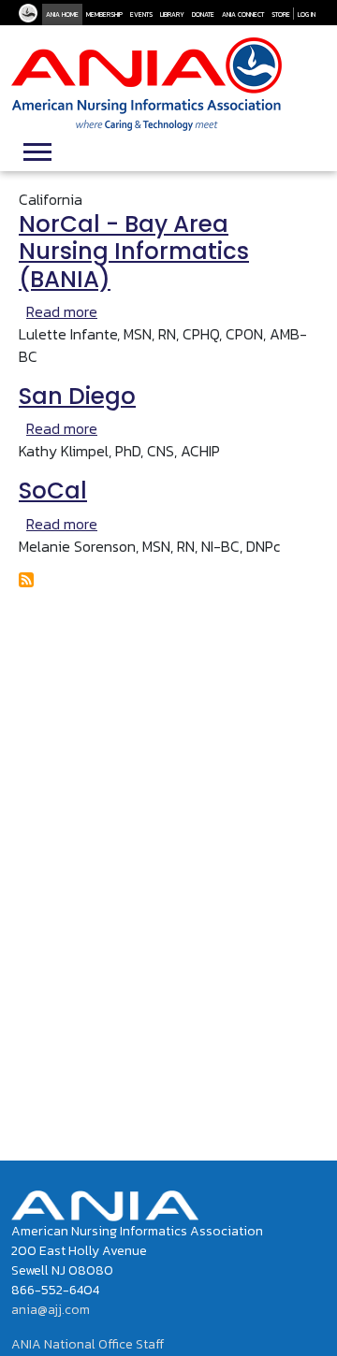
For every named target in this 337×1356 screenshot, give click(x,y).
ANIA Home (62, 14)
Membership (104, 14)
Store (280, 14)
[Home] (146, 84)
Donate (203, 14)
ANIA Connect (243, 14)
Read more (61, 311)
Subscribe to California (26, 579)
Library (172, 14)
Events (141, 14)
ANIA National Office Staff (87, 1344)
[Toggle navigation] (37, 150)
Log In (306, 14)
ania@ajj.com (50, 1310)
